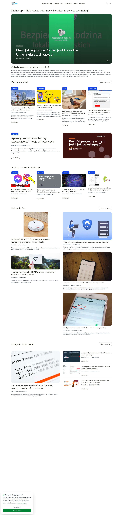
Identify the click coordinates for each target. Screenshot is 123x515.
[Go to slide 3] (109, 60)
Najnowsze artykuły (47, 3)
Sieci (62, 3)
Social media (68, 3)
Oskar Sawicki (19, 58)
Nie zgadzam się (17, 507)
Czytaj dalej (16, 157)
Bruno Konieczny (66, 115)
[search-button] (106, 3)
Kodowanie (82, 3)
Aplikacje (56, 3)
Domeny (75, 3)
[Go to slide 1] (106, 60)
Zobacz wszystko (105, 82)
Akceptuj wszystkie (17, 510)
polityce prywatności (22, 503)
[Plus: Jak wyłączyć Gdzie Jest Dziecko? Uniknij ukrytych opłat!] (61, 39)
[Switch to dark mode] (110, 3)
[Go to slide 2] (107, 60)
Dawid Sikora (14, 112)
